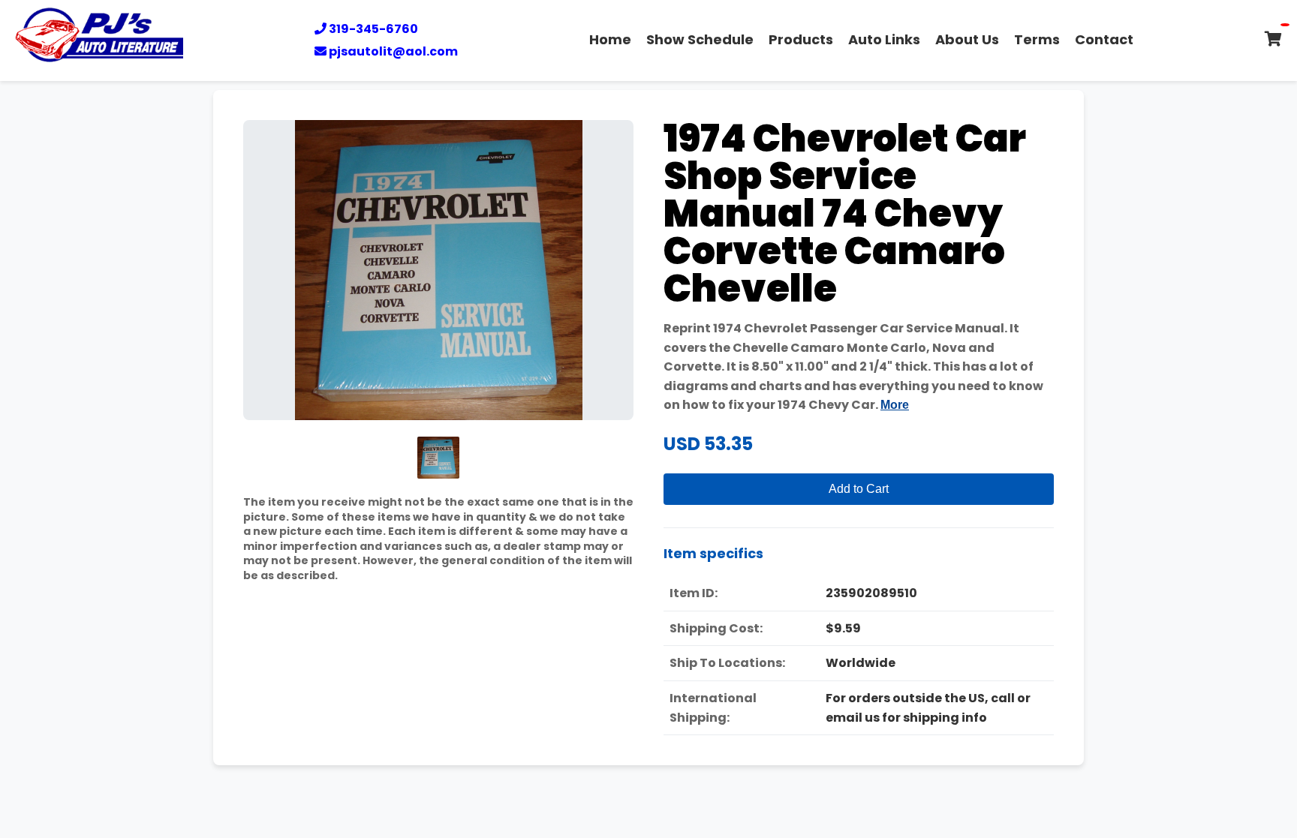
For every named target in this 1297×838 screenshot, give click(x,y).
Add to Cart (859, 488)
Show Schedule (700, 39)
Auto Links (884, 39)
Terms (1037, 39)
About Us (967, 39)
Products (801, 39)
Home (610, 39)
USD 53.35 (708, 443)
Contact (1104, 39)
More (894, 404)
